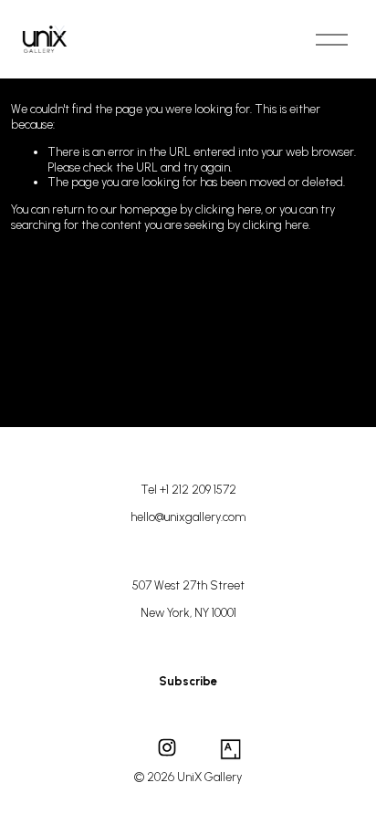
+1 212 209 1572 (198, 489)
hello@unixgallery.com (188, 517)
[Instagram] (167, 747)
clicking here (228, 209)
